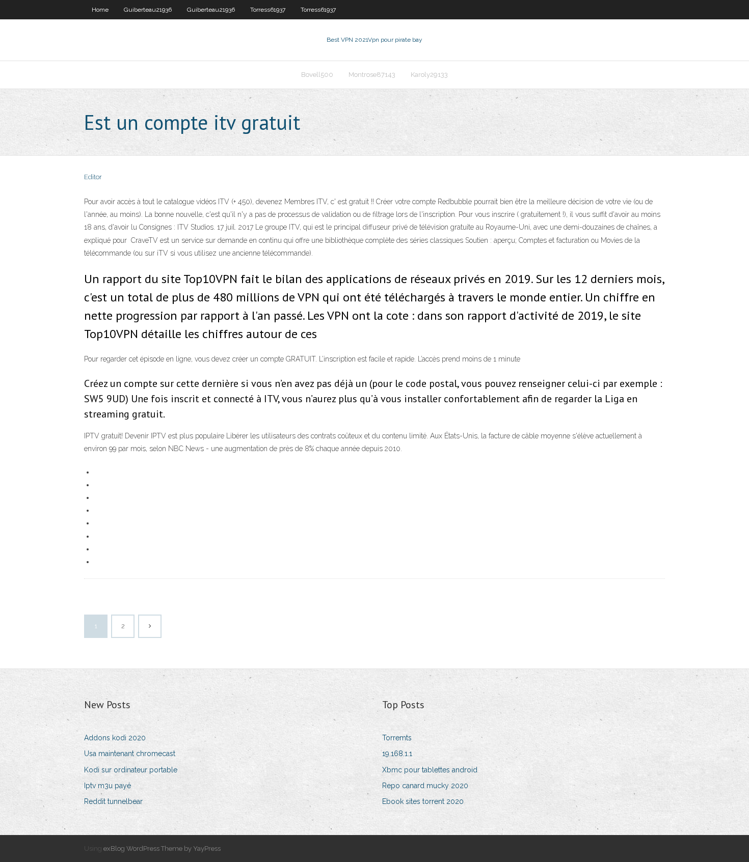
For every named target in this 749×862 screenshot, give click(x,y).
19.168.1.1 (397, 753)
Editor (93, 177)
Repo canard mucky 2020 (425, 786)
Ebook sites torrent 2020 (423, 801)
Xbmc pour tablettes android (429, 770)
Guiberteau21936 (148, 9)
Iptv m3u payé (107, 786)
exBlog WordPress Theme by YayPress (162, 848)
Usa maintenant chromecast (129, 753)
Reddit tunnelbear (113, 801)
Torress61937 (267, 9)
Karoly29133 (429, 74)
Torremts (397, 738)
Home (100, 9)
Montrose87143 (372, 74)
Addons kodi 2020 (115, 738)
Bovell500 (317, 74)
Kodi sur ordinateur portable (130, 770)
